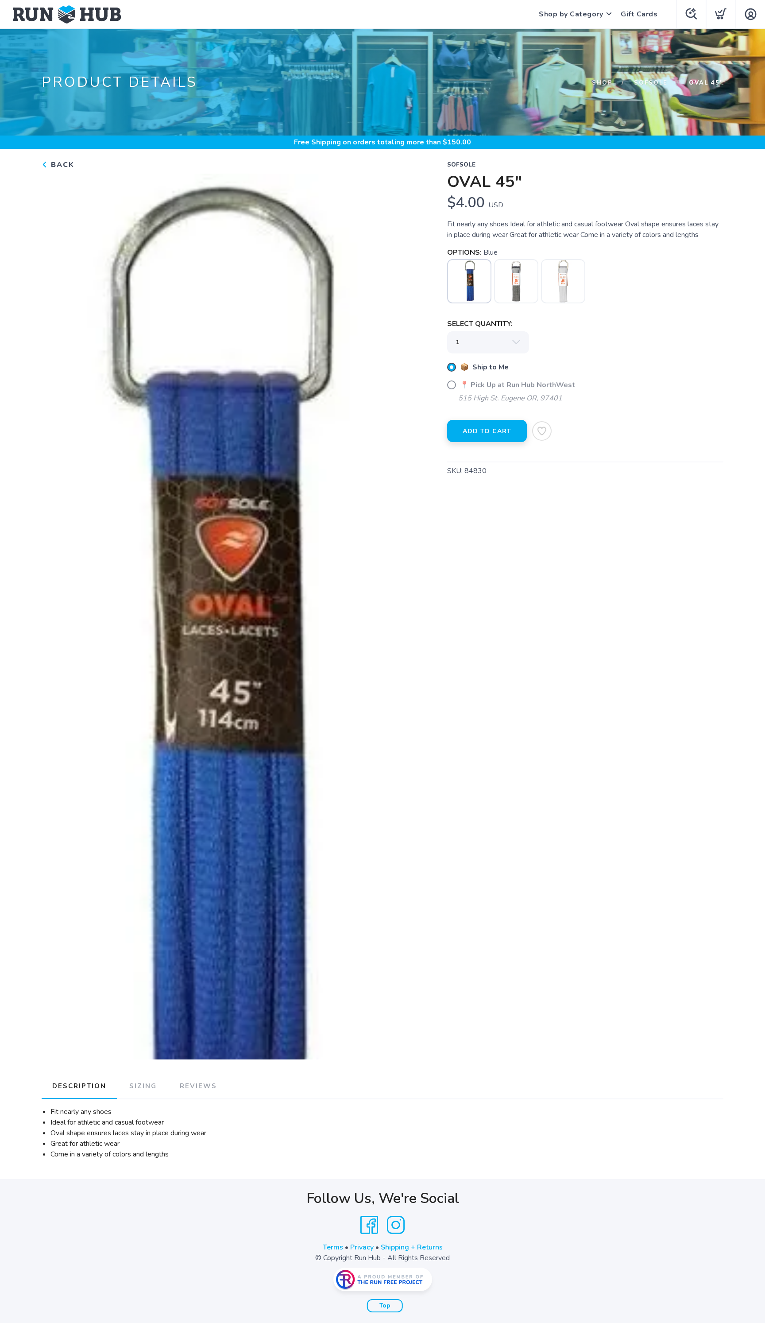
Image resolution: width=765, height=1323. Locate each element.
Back (61, 165)
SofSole (651, 83)
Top (384, 1306)
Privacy (362, 1247)
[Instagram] (395, 1225)
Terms (333, 1247)
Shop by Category (571, 14)
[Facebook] (369, 1225)
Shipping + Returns (412, 1247)
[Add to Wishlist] (542, 431)
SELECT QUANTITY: (480, 324)
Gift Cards (639, 14)
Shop (602, 83)
